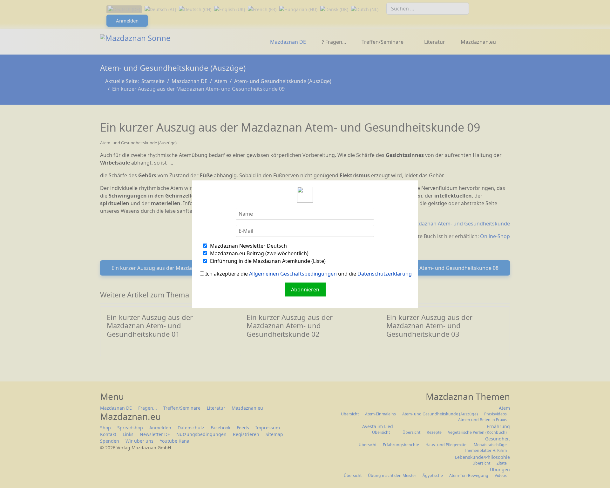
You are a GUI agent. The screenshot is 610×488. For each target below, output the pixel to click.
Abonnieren (305, 289)
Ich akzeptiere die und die (308, 273)
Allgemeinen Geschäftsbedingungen (293, 273)
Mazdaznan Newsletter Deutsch (248, 245)
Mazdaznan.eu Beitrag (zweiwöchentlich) (258, 253)
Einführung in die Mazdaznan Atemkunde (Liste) (267, 260)
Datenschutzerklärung (384, 273)
